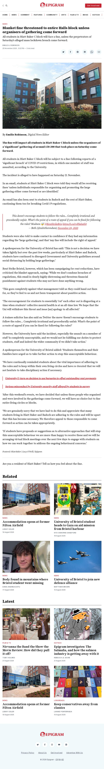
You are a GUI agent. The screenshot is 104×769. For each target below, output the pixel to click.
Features (38, 15)
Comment (25, 15)
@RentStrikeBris (53, 224)
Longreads (59, 700)
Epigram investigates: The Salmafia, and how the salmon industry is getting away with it (76, 650)
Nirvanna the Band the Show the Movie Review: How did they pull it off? (26, 650)
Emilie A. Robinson (11, 45)
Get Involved (93, 5)
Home (5, 15)
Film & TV (74, 15)
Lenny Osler (8, 529)
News (14, 15)
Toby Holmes (9, 658)
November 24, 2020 (68, 228)
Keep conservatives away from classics (76, 706)
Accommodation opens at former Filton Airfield (26, 523)
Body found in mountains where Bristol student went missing (25, 581)
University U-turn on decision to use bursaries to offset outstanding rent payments (50, 378)
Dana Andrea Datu (11, 587)
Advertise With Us (74, 753)
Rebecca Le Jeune (62, 658)
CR (57, 759)
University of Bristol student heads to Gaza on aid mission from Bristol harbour (74, 525)
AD (62, 759)
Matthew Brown (62, 587)
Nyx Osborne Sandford (65, 533)
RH (59, 759)
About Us (42, 753)
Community (51, 15)
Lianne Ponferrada (63, 712)
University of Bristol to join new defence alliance (77, 581)
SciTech (96, 15)
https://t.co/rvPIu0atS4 (74, 224)
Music (85, 15)
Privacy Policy (27, 753)
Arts (63, 15)
